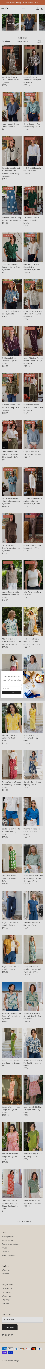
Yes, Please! (11, 692)
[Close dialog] (42, 672)
